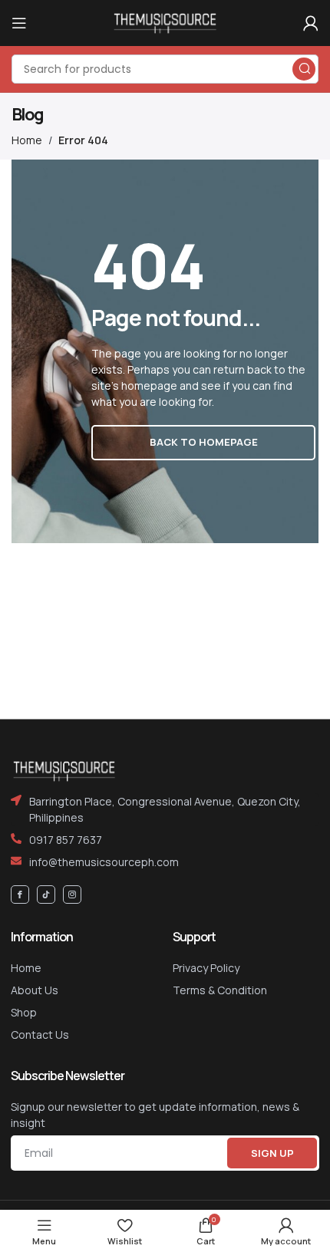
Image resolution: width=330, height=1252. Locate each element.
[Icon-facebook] (20, 894)
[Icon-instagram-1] (72, 894)
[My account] (310, 23)
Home (27, 140)
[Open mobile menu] (19, 23)
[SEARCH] (303, 69)
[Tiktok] (46, 894)
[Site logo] (165, 22)
